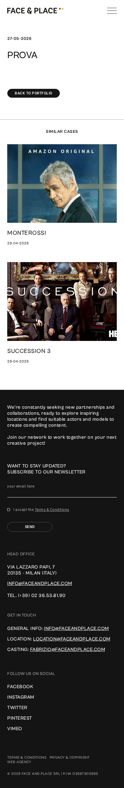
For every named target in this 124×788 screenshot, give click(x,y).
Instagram (20, 697)
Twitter (17, 707)
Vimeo (14, 728)
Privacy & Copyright (70, 758)
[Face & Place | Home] (35, 10)
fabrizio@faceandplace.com (67, 649)
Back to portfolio (33, 93)
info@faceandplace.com (39, 583)
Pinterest (19, 718)
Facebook (20, 686)
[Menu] (112, 10)
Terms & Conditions (52, 510)
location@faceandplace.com (71, 639)
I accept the (41, 510)
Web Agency (19, 762)
